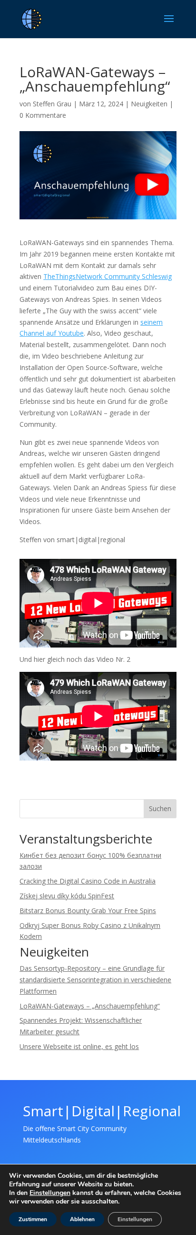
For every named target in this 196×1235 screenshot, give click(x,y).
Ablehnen (82, 1219)
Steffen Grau (52, 103)
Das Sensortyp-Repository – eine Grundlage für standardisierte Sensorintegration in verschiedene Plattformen (95, 980)
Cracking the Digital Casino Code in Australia (88, 880)
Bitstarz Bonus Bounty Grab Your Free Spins (88, 910)
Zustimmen (33, 1219)
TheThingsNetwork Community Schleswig (107, 276)
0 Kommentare (43, 115)
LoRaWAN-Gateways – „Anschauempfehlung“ (90, 1005)
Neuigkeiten (149, 103)
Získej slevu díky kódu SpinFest (67, 895)
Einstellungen (49, 1193)
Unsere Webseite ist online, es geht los (79, 1046)
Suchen (160, 808)
